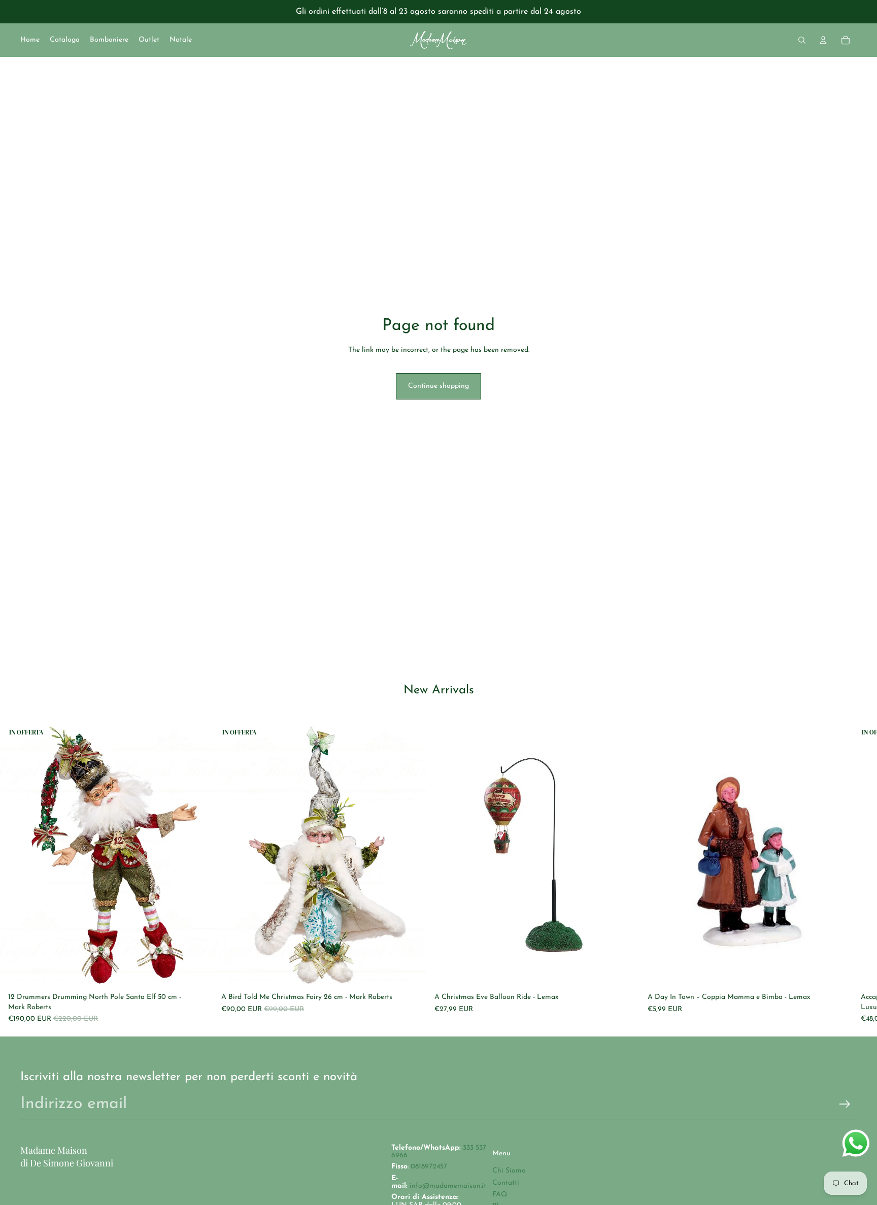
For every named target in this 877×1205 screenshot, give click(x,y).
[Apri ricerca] (802, 40)
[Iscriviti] (845, 1104)
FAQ (499, 1194)
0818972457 (429, 1166)
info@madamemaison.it (448, 1186)
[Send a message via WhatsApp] (856, 1143)
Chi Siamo (509, 1171)
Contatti (505, 1183)
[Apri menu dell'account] (823, 40)
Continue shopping (438, 386)
